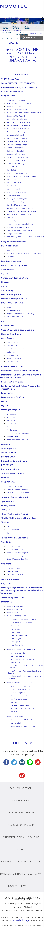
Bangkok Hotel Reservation (13, 241)
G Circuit (10, 307)
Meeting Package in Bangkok (18, 433)
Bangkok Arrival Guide (15, 606)
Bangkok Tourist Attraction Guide (19, 682)
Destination (6, 602)
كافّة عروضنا (6, 583)
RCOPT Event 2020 (14, 310)
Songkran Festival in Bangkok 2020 (20, 224)
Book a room (36, 33)
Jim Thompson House (19, 699)
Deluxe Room (12, 346)
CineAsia (5, 282)
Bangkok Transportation (16, 609)
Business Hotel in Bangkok (17, 138)
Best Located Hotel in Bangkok (18, 122)
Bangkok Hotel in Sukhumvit (17, 110)
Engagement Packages (16, 556)
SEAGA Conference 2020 (12, 473)
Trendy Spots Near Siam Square (22, 708)
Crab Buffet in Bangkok (15, 151)
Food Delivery (7, 326)
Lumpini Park (16, 702)
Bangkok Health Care (15, 716)
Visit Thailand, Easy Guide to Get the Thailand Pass (25, 237)
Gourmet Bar (11, 250)
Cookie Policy (7, 290)
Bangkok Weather (14, 612)
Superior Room (12, 342)
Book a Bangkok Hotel (15, 135)
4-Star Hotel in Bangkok (16, 100)
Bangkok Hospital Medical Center (23, 720)
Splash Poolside (12, 571)
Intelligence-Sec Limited (12, 366)
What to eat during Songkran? (18, 492)
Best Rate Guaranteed (11, 261)
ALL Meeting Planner (14, 414)
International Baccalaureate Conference (19, 370)
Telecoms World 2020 (15, 317)
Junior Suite (11, 352)
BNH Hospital (16, 723)
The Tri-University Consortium (14, 538)
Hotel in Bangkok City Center (18, 173)
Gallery (9, 527)
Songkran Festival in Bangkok (14, 497)
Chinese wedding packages (17, 145)
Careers (4, 274)
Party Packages (12, 436)
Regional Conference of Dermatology (21, 314)
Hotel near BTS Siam (14, 189)
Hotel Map (10, 533)
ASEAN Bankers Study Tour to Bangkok (19, 87)
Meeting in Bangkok (10, 410)
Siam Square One (17, 645)
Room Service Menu (10, 469)
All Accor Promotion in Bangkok (19, 103)
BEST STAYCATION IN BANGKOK (19, 129)
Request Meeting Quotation (17, 439)
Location (5, 401)
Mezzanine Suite (13, 355)
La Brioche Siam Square (12, 382)
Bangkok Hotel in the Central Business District (24, 113)
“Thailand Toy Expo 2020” (12, 597)
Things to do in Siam (14, 234)
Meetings (21, 39)
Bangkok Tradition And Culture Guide (21, 649)
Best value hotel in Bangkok (17, 132)
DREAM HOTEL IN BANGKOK (17, 157)
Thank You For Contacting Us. (14, 514)
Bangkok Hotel (8, 96)
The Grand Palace (17, 656)
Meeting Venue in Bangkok (17, 202)
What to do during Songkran (17, 489)
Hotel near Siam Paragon (16, 192)
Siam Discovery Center (19, 635)
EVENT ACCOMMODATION (13, 303)
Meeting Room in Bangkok (17, 199)
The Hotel (5, 27)
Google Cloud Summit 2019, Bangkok (18, 330)
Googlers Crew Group (11, 334)
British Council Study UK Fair (14, 265)
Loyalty (4, 405)
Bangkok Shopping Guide (16, 616)
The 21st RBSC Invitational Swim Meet (18, 518)
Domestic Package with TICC (14, 299)
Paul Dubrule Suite (14, 358)
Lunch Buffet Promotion (16, 195)
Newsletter (6, 444)
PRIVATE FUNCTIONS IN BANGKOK (20, 214)
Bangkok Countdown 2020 (17, 106)
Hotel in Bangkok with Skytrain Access (21, 176)
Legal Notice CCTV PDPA (12, 397)
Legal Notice (7, 393)
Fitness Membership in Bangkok (19, 167)
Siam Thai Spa (12, 221)
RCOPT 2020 (7, 465)
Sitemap (5, 477)
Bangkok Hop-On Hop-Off (20, 686)
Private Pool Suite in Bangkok (14, 461)
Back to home (22, 74)
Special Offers (15, 27)
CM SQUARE (11, 424)
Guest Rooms (27, 27)
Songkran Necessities (15, 486)
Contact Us (6, 286)
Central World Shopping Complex (23, 619)
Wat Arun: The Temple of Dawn (22, 659)
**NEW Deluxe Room (10, 79)
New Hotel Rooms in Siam (16, 205)
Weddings (6, 33)
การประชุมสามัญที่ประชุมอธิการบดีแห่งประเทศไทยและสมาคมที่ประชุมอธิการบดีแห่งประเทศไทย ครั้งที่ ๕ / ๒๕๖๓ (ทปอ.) (21, 590)
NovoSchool (11, 427)
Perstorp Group (8, 457)
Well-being (7, 39)
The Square (11, 256)
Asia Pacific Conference (12, 91)
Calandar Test (7, 269)
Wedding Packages (14, 546)
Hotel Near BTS (12, 186)
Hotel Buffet (11, 170)
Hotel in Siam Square (14, 183)
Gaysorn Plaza (16, 626)
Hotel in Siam (12, 179)
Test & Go (5, 510)
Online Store (24, 788)
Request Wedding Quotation (17, 559)
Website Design (37, 920)
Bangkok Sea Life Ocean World (22, 689)
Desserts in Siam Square (16, 154)
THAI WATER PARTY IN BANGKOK (19, 230)
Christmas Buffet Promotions (14, 278)
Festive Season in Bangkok (17, 164)
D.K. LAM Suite (12, 362)
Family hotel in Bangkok (16, 160)
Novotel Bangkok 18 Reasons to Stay (20, 208)
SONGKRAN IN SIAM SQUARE (18, 227)
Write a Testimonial (10, 579)
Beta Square (11, 420)
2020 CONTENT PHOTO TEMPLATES (18, 83)
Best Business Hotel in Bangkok (19, 119)
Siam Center (15, 632)
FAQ (3, 321)
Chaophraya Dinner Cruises (21, 696)
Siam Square (15, 642)
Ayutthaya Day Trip (18, 653)
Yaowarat (14, 712)
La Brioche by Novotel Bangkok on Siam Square (25, 253)
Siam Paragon (16, 639)
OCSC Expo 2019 (8, 448)
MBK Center (15, 629)
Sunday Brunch (8, 505)
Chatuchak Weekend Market (21, 623)
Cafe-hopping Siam (18, 693)
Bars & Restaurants (22, 33)
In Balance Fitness (13, 568)
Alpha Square (12, 417)
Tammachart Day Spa (15, 574)
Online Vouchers (8, 452)
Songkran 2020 (8, 482)
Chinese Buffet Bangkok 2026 (18, 141)
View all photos (33, 37)
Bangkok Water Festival (16, 116)
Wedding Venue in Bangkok (17, 553)
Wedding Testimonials (15, 549)
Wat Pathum (15, 663)
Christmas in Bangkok (15, 148)
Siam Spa (10, 218)
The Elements (12, 430)
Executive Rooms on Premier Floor (20, 349)
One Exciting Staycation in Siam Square (21, 211)
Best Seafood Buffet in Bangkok (19, 125)
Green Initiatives (13, 530)
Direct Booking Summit (12, 294)
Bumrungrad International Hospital (24, 726)
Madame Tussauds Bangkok (21, 705)
